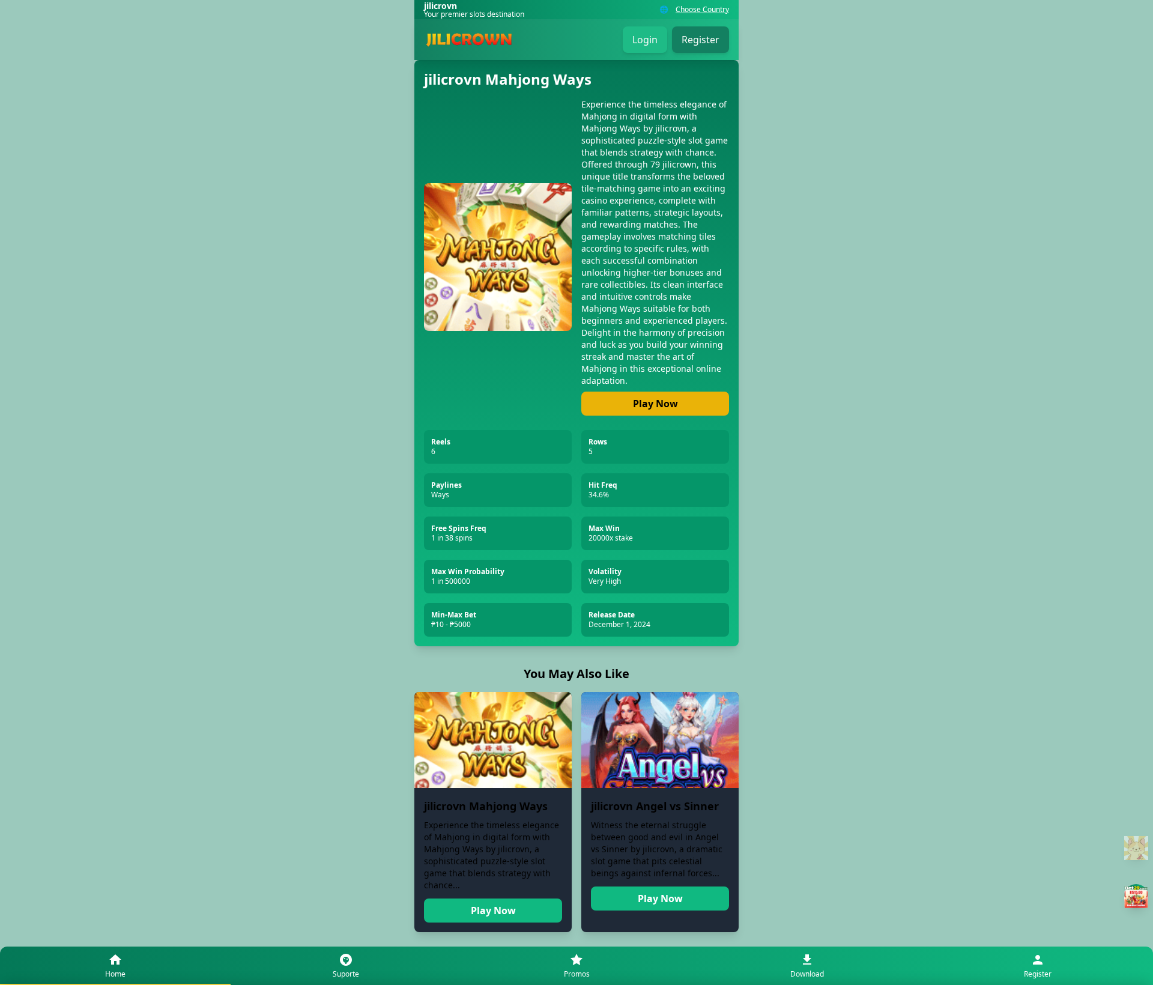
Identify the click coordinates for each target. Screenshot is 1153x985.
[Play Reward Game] (1136, 896)
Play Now (655, 403)
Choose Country (702, 9)
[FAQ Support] (1136, 848)
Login (645, 39)
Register (700, 39)
